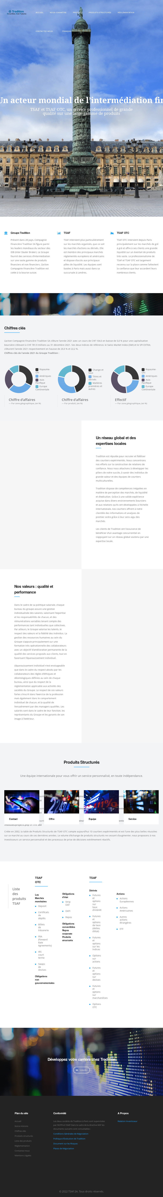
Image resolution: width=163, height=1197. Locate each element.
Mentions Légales (23, 1155)
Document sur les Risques (65, 1143)
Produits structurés (24, 1136)
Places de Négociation (63, 1148)
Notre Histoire (21, 1126)
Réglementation (22, 1145)
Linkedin (83, 1070)
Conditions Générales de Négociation (70, 1133)
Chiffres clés (20, 1131)
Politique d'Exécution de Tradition (69, 1138)
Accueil (18, 1121)
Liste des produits (23, 1140)
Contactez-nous (22, 1150)
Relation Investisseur (127, 1121)
